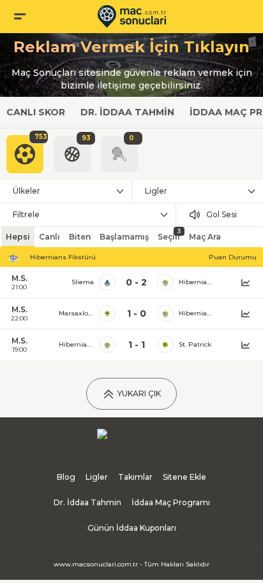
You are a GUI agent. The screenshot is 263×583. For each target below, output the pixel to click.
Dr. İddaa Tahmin (127, 112)
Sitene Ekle (184, 477)
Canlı (49, 236)
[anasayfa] (132, 16)
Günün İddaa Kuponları (131, 528)
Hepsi (18, 236)
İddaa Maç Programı (171, 502)
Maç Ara (205, 236)
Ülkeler (26, 191)
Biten (80, 236)
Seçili (169, 234)
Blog (66, 477)
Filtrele (26, 214)
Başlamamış (124, 236)
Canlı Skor (35, 112)
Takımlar (135, 477)
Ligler (156, 191)
